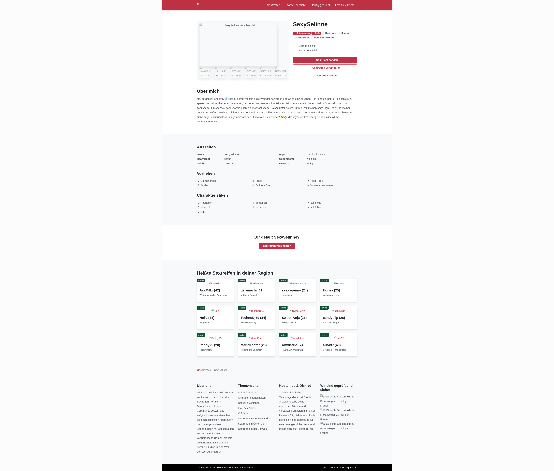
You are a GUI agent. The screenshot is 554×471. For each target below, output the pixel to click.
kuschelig (315, 202)
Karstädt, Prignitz (332, 322)
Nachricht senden (326, 60)
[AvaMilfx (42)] (215, 283)
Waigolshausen (289, 322)
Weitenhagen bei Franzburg (213, 295)
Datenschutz (337, 467)
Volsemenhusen (331, 295)
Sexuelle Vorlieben (249, 402)
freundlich (206, 202)
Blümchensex (208, 180)
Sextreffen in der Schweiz (252, 428)
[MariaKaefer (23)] (256, 338)
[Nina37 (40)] (338, 338)
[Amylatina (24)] (297, 338)
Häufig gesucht (320, 5)
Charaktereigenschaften (252, 397)
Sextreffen (273, 5)
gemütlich (261, 202)
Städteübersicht (296, 5)
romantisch (262, 207)
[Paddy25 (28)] (215, 338)
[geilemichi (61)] (256, 283)
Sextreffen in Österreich (251, 423)
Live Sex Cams (344, 5)
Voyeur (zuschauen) (322, 185)
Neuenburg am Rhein (251, 350)
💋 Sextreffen (204, 370)
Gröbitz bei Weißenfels (334, 350)
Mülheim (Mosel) (249, 295)
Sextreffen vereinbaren (326, 67)
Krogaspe (204, 322)
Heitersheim (206, 350)
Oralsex (205, 185)
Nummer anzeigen (326, 75)
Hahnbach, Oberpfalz (292, 350)
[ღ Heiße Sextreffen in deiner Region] (219, 5)
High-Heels (316, 180)
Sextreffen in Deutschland (253, 418)
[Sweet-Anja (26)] (297, 310)
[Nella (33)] (215, 310)
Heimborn (287, 295)
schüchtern (316, 207)
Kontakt (325, 467)
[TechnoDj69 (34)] (256, 310)
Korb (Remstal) (248, 322)
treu (203, 211)
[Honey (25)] (339, 283)
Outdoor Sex (263, 185)
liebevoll (205, 207)
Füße (259, 180)
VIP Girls (243, 413)
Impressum (351, 467)
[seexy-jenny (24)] (298, 283)
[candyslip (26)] (338, 310)
